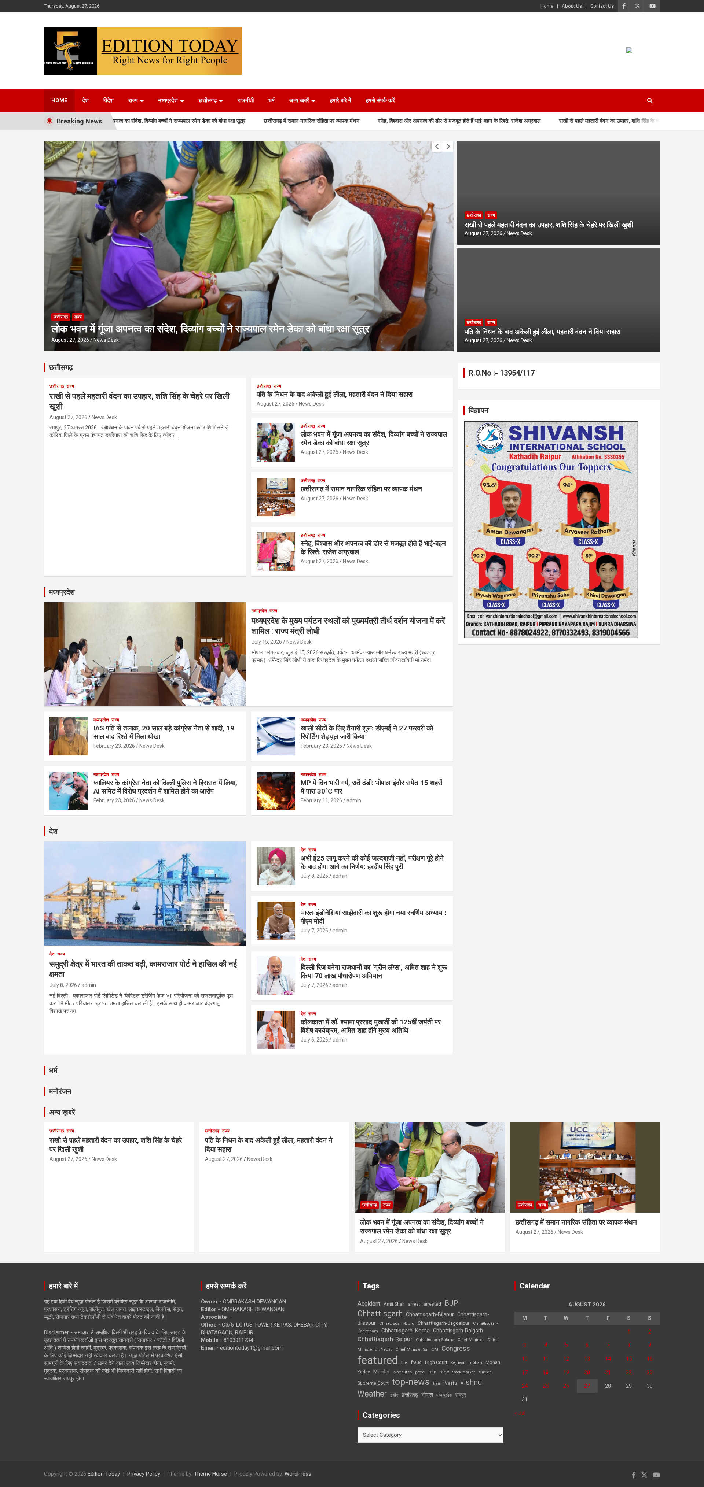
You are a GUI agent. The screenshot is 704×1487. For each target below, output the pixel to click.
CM (435, 1349)
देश (85, 100)
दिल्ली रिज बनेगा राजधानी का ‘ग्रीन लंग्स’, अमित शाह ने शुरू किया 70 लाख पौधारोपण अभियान (374, 971)
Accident (369, 1303)
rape (444, 1372)
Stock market (463, 1372)
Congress (455, 1348)
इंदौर (394, 1395)
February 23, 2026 (114, 746)
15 (629, 1358)
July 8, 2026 (63, 985)
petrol (420, 1372)
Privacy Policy (143, 1474)
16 (650, 1358)
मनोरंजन (60, 1091)
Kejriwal (458, 1362)
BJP (451, 1303)
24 (525, 1386)
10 (525, 1358)
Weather (372, 1393)
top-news (411, 1381)
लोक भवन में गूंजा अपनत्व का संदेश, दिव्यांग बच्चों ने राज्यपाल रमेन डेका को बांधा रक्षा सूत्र (374, 438)
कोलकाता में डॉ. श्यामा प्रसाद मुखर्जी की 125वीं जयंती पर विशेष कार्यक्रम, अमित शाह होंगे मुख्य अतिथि (371, 1026)
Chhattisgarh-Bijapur (430, 1314)
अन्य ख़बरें (62, 1112)
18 (546, 1372)
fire (404, 1362)
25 (546, 1386)
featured (378, 1360)
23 (650, 1372)
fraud (416, 1362)
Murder (381, 1371)
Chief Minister (471, 1340)
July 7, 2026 (314, 930)
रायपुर (460, 1395)
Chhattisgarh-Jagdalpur (444, 1323)
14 (608, 1358)
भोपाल (427, 1394)
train (437, 1383)
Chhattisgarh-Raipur (385, 1339)
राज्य (133, 100)
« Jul (519, 1413)
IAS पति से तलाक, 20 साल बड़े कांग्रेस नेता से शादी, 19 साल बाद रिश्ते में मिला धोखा (164, 732)
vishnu (471, 1382)
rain (432, 1372)
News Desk (106, 340)
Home (546, 6)
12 (566, 1358)
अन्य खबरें (299, 100)
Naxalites (402, 1372)
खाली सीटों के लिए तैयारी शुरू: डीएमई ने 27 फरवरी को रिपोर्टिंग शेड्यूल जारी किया (367, 732)
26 (566, 1386)
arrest (414, 1304)
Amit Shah (394, 1304)
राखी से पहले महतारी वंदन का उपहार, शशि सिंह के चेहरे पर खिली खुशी (565, 121)
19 (566, 1372)
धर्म (271, 100)
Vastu (451, 1383)
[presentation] (437, 146)
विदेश (108, 100)
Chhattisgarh (380, 1313)
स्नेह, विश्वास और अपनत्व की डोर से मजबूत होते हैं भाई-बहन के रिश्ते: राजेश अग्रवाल (398, 121)
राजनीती (246, 100)
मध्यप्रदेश (168, 100)
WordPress (298, 1474)
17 (525, 1372)
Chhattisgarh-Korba (405, 1330)
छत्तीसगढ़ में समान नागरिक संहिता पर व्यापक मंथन (250, 121)
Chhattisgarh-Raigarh (458, 1331)
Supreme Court (373, 1383)
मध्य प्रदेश (444, 1395)
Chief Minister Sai (412, 1349)
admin (353, 800)
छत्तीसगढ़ (61, 367)
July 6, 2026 (314, 1040)
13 (587, 1358)
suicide (485, 1372)
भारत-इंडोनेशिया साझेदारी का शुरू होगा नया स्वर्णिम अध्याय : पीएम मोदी (373, 917)
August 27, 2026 (70, 340)
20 (587, 1372)
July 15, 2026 (267, 642)
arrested (432, 1304)
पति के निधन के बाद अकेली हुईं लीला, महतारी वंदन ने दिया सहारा (542, 332)
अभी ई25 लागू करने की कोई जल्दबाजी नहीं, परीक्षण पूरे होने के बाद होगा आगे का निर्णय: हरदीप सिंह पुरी (372, 862)
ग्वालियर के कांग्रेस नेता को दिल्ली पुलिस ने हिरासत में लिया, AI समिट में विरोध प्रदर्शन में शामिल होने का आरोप (165, 786)
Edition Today (104, 1474)
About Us (572, 6)
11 (546, 1358)
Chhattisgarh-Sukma (435, 1340)
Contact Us (602, 6)
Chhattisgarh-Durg (396, 1323)
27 (587, 1386)
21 (608, 1372)
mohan (475, 1362)
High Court (436, 1362)
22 (629, 1372)
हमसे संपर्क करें (380, 100)
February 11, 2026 (321, 800)
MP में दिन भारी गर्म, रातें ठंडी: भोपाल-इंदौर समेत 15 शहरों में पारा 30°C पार (371, 786)
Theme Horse (210, 1474)
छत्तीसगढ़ (208, 100)
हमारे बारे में (340, 100)
